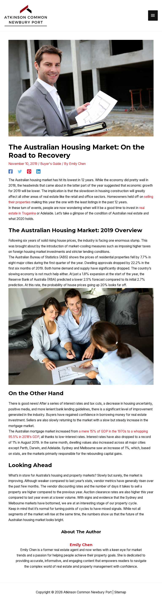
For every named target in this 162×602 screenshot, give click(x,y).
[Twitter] (20, 171)
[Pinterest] (29, 171)
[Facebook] (10, 171)
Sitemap (120, 592)
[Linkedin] (38, 171)
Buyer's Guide (50, 164)
